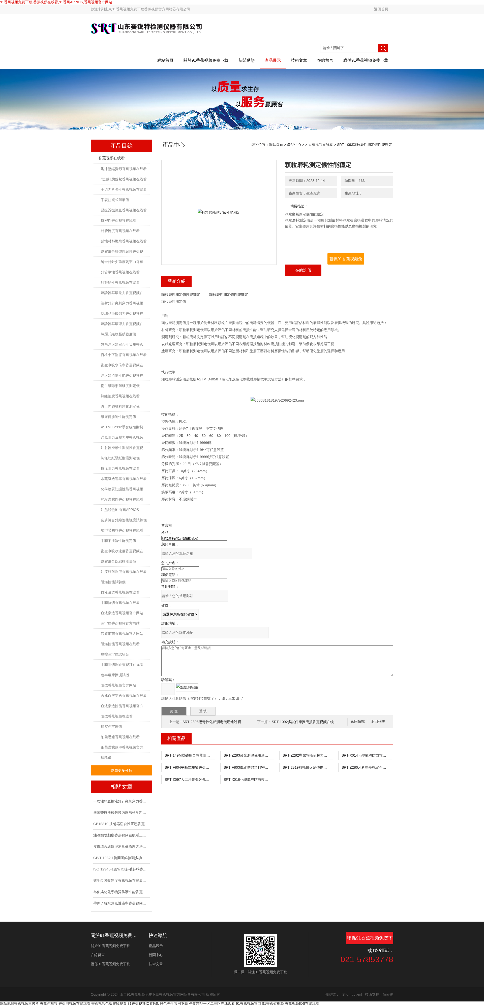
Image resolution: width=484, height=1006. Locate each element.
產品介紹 (176, 281)
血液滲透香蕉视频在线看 (120, 592)
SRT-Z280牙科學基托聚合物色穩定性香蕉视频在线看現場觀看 (367, 767)
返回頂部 (358, 722)
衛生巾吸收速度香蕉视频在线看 (125, 551)
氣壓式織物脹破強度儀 (118, 334)
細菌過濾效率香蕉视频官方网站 (125, 747)
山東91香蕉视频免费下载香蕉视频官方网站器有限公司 (147, 9)
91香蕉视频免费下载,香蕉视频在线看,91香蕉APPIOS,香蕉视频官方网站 (56, 2)
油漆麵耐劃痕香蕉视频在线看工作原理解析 (121, 835)
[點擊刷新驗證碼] (187, 687)
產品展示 (273, 60)
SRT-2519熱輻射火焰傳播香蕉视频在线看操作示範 (308, 767)
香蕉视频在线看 (111, 158)
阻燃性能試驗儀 (113, 582)
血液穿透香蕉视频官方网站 (122, 613)
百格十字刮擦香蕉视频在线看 (124, 355)
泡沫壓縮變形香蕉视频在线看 (124, 169)
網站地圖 (7, 1003)
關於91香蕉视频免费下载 (206, 60)
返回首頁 (381, 9)
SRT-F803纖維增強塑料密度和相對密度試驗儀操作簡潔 (249, 767)
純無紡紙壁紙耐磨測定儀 (120, 458)
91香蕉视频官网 (248, 1003)
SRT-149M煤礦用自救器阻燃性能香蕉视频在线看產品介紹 (190, 755)
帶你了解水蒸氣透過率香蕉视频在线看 (121, 903)
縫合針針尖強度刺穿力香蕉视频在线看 (125, 262)
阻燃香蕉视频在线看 (117, 716)
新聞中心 (156, 955)
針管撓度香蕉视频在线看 (120, 231)
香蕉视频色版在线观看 (109, 1003)
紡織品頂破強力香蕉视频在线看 (125, 313)
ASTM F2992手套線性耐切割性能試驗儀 (125, 427)
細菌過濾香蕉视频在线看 (120, 737)
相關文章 (121, 787)
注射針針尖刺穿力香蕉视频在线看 (125, 303)
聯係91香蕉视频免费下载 (365, 60)
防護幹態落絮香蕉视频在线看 (124, 179)
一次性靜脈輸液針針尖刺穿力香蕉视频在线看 (121, 801)
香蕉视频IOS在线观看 (302, 1003)
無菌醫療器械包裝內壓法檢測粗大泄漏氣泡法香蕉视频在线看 (121, 812)
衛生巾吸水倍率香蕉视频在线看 (125, 365)
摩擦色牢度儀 (111, 727)
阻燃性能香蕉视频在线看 (120, 644)
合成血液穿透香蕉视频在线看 (124, 696)
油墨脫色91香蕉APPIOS (120, 510)
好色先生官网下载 (174, 1003)
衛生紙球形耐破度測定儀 (120, 386)
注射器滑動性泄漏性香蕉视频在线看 (125, 448)
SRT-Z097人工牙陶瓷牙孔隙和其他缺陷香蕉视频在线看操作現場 (190, 779)
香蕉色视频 (48, 1003)
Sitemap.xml (352, 994)
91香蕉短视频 (273, 1003)
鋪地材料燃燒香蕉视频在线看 (124, 241)
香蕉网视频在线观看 (74, 1003)
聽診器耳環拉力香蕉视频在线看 (125, 293)
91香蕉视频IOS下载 (143, 1003)
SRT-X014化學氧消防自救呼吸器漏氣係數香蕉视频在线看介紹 (367, 755)
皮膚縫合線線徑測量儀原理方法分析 (121, 847)
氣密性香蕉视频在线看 (118, 220)
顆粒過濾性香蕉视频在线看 (122, 499)
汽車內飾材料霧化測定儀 (120, 406)
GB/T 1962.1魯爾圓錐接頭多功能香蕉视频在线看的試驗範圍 (121, 858)
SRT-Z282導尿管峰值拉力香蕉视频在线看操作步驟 (308, 755)
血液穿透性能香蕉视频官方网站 (125, 706)
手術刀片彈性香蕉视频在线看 (124, 189)
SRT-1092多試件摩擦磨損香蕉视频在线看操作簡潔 (311, 722)
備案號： (332, 994)
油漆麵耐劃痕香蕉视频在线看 (124, 572)
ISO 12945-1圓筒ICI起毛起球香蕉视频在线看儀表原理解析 (121, 869)
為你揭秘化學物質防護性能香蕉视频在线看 (121, 892)
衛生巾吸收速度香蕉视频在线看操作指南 (121, 881)
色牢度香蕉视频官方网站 (120, 623)
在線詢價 (303, 270)
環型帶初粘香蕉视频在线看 (122, 530)
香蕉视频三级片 (26, 1003)
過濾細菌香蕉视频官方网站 (122, 634)
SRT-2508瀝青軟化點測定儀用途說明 (212, 722)
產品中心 (294, 145)
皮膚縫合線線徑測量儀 (118, 561)
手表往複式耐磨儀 (115, 200)
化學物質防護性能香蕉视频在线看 (125, 489)
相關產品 (176, 738)
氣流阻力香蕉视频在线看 (120, 468)
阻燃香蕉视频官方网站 (118, 685)
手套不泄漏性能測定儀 (118, 541)
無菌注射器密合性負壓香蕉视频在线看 (125, 344)
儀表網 (388, 994)
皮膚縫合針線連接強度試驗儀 (124, 520)
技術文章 (299, 60)
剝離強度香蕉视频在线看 (120, 396)
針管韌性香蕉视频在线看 (120, 282)
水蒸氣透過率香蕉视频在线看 (124, 479)
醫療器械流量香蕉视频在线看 (124, 210)
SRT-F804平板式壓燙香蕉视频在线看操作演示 (190, 767)
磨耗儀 (106, 758)
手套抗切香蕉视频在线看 (120, 603)
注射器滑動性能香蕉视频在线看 (125, 375)
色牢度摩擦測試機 (115, 675)
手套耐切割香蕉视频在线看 (122, 665)
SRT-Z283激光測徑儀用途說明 (248, 755)
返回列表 (378, 722)
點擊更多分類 (121, 770)
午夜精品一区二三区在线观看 (212, 1003)
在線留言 (325, 60)
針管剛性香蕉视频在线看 (120, 272)
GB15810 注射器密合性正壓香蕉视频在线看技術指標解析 (121, 824)
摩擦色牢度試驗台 (115, 654)
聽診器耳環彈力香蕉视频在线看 (125, 324)
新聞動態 (246, 60)
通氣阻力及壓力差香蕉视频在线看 (125, 437)
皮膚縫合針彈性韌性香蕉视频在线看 (125, 251)
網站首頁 (165, 60)
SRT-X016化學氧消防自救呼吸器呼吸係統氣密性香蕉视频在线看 (249, 779)
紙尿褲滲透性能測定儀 (118, 417)
